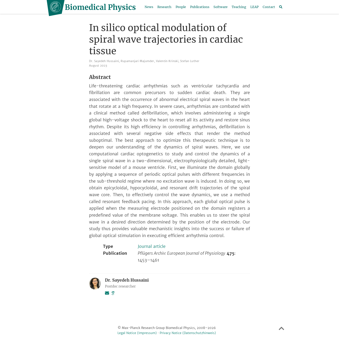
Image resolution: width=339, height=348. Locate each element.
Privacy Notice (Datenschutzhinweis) (188, 333)
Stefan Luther (189, 61)
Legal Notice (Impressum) (137, 333)
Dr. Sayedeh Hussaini (104, 61)
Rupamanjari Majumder (137, 61)
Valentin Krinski (167, 61)
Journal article (152, 246)
